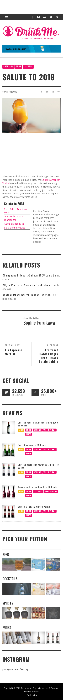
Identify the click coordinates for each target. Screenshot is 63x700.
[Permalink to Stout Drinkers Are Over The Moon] (38, 564)
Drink (18, 66)
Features (28, 66)
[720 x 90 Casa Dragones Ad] (31, 48)
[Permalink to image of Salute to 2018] (31, 115)
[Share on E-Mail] (58, 91)
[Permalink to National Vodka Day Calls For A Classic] (38, 589)
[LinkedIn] (45, 17)
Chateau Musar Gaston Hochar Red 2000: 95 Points (38, 424)
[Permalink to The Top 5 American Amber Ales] (16, 564)
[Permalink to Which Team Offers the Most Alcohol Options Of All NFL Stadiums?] (53, 564)
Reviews (37, 430)
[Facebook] (32, 17)
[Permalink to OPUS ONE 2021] (16, 638)
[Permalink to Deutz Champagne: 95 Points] (8, 449)
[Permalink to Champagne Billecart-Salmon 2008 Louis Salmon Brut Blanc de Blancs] (38, 638)
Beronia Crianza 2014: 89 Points (34, 506)
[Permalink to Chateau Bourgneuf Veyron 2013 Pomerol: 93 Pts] (8, 469)
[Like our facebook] (35, 392)
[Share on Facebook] (41, 91)
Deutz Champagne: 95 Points (32, 445)
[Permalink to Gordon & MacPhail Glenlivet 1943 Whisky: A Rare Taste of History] (16, 613)
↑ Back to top (31, 695)
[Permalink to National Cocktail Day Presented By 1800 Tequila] (16, 589)
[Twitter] (51, 17)
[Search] (6, 17)
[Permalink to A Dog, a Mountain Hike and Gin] (53, 613)
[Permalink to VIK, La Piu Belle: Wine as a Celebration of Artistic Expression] (53, 638)
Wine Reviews (49, 430)
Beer (5, 554)
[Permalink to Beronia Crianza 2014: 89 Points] (8, 511)
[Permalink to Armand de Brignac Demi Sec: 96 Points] (8, 491)
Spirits (7, 603)
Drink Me (6, 279)
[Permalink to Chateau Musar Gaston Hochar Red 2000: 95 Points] (8, 427)
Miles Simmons (9, 299)
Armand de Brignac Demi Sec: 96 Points (38, 487)
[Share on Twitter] (47, 91)
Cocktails (8, 66)
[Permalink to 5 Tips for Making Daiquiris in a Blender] (53, 589)
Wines (28, 434)
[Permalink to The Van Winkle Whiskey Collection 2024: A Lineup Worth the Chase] (38, 613)
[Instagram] (38, 17)
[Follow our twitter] (6, 392)
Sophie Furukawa (9, 91)
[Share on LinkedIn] (53, 91)
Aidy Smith (7, 289)
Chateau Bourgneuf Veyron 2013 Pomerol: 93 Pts (38, 466)
